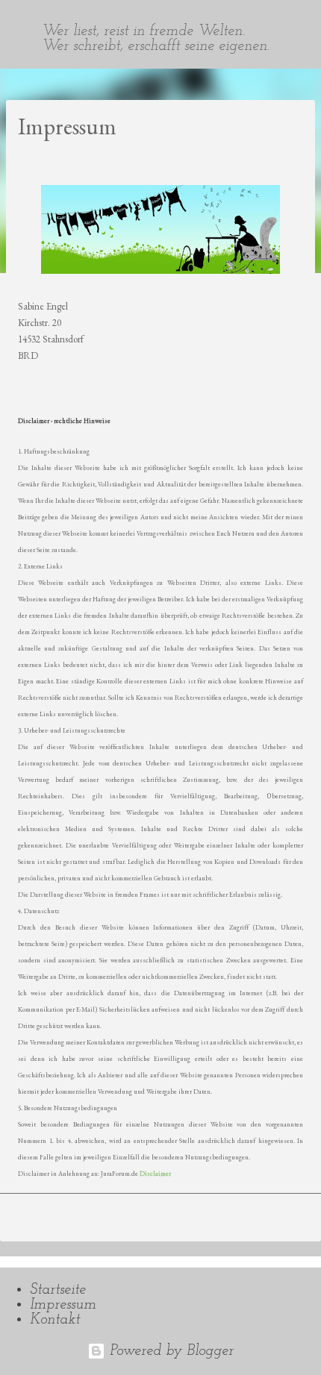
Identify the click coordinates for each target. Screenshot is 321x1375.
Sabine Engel (76, 6)
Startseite (58, 1289)
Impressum (63, 1304)
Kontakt (55, 1319)
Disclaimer (155, 1173)
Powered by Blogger (169, 1351)
